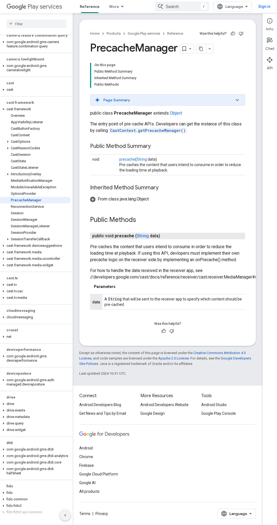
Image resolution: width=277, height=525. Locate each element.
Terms (84, 513)
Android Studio (214, 405)
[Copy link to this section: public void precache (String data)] (165, 236)
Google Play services (144, 33)
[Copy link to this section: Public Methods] (141, 220)
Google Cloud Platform (98, 474)
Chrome (86, 457)
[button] (35, 44)
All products (89, 491)
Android (86, 448)
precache (127, 159)
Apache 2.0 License (173, 358)
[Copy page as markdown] (201, 48)
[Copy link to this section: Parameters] (121, 286)
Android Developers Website (164, 405)
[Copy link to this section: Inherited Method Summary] (164, 188)
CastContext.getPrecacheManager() (148, 130)
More (114, 6)
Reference (90, 6)
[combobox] (182, 6)
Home (95, 33)
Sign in (264, 6)
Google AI (87, 483)
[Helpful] (233, 34)
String (142, 159)
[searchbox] (36, 24)
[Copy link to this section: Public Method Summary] (156, 146)
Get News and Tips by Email (102, 413)
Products (114, 33)
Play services (45, 6)
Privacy (101, 513)
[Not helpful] (241, 34)
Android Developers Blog (100, 405)
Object (176, 113)
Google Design (152, 413)
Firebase (86, 465)
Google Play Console (218, 413)
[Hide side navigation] (65, 515)
